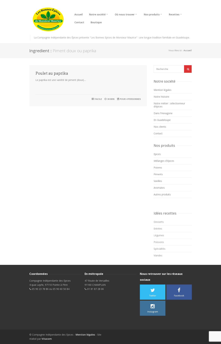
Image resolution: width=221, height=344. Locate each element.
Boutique (96, 22)
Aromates (159, 187)
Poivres (158, 167)
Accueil (78, 14)
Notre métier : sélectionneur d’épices (169, 105)
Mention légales (162, 90)
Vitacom (47, 338)
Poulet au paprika (51, 73)
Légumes (159, 235)
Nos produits (152, 14)
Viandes (158, 255)
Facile (98, 99)
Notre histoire (161, 96)
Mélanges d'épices (164, 160)
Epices (157, 154)
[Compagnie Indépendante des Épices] (48, 19)
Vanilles (158, 181)
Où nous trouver (124, 14)
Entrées (158, 228)
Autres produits (162, 194)
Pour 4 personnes (130, 99)
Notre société (97, 14)
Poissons (159, 242)
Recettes (174, 14)
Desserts (159, 221)
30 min (110, 99)
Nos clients (160, 126)
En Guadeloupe (162, 120)
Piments (158, 174)
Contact (79, 22)
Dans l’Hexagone (163, 113)
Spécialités (159, 248)
